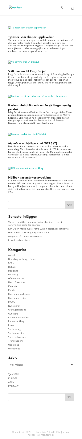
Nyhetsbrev (14, 305)
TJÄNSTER (13, 374)
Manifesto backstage (19, 294)
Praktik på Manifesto (19, 240)
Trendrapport (15, 340)
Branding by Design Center (22, 259)
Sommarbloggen (17, 337)
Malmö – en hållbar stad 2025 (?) (32, 143)
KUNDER (12, 378)
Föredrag (13, 274)
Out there (13, 313)
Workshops (14, 348)
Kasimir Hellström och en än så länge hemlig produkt (39, 107)
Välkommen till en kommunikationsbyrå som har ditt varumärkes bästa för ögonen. (35, 223)
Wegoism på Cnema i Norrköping (25, 236)
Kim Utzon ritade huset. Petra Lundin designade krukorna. (38, 228)
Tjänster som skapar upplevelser (31, 37)
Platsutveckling (16, 321)
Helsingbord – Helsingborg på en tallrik (28, 232)
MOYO (11, 301)
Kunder (12, 290)
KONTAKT (13, 386)
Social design (15, 329)
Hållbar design (16, 278)
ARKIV (11, 382)
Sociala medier (16, 333)
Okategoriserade (17, 309)
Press (11, 325)
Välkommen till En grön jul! (27, 71)
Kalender (13, 286)
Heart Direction (16, 282)
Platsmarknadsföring (19, 317)
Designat (13, 270)
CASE (11, 262)
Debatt (11, 266)
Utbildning (13, 344)
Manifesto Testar (17, 298)
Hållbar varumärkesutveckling (29, 177)
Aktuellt (12, 255)
